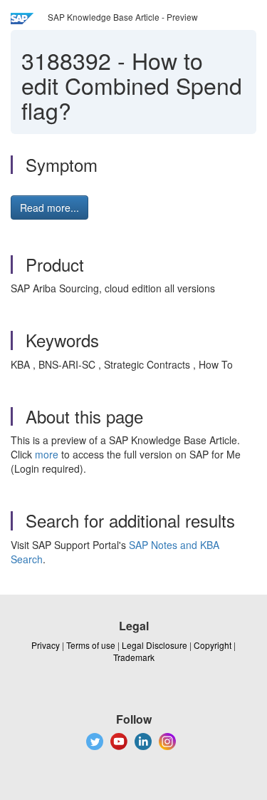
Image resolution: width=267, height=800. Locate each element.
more (46, 454)
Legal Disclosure (154, 645)
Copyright (212, 645)
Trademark (134, 657)
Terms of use (90, 645)
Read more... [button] (49, 207)
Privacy (45, 645)
